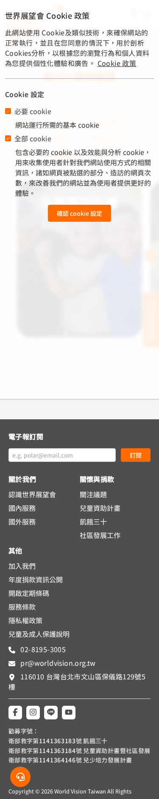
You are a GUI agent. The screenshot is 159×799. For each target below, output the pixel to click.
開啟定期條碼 (28, 593)
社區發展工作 (100, 535)
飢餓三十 (93, 521)
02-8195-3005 (42, 649)
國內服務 (22, 508)
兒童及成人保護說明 (39, 634)
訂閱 (136, 455)
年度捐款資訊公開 (35, 579)
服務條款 (22, 606)
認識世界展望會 (32, 494)
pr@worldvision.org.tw (57, 663)
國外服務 (22, 521)
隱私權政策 (25, 620)
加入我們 (22, 566)
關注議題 (93, 494)
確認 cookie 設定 (79, 213)
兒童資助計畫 (100, 508)
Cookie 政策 (117, 63)
